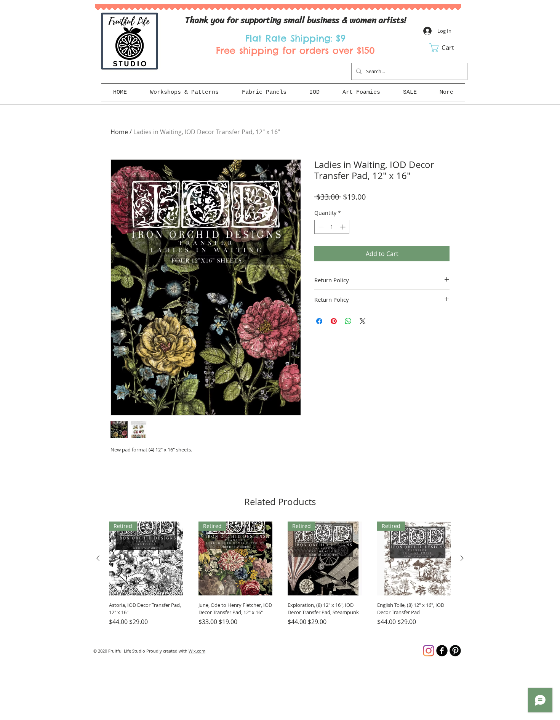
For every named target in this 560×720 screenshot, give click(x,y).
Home (119, 132)
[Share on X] (362, 321)
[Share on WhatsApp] (348, 321)
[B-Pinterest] (455, 650)
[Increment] (343, 227)
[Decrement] (320, 227)
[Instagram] (428, 650)
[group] (280, 577)
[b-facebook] (442, 650)
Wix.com (197, 651)
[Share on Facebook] (319, 321)
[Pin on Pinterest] (333, 321)
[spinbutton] (332, 227)
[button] (447, 47)
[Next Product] (462, 558)
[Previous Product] (97, 558)
